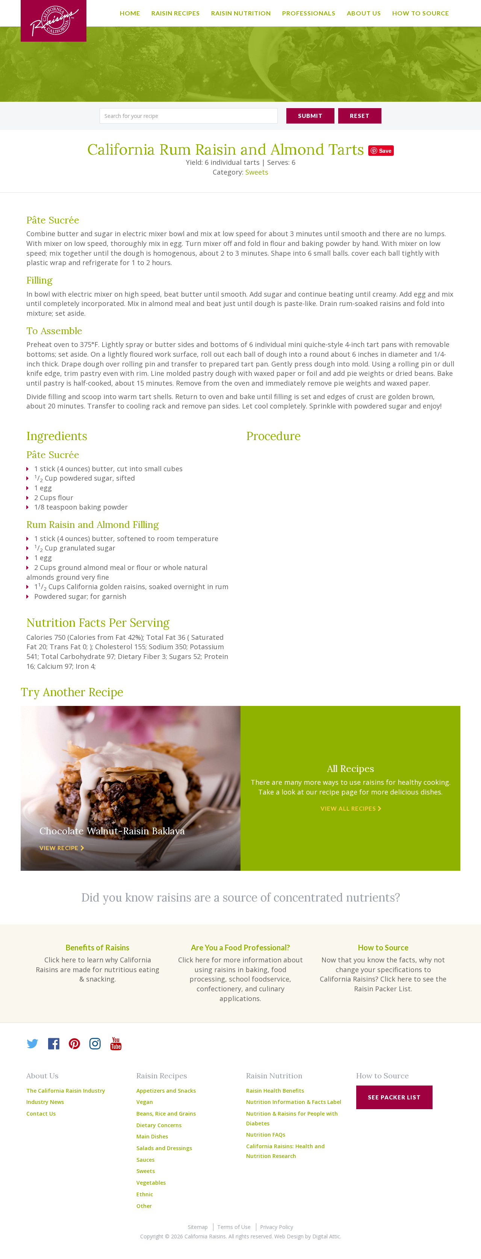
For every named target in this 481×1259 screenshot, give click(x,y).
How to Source (420, 13)
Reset (360, 115)
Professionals (309, 13)
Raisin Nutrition (241, 13)
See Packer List (394, 1097)
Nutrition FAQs (265, 1134)
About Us (364, 13)
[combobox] (189, 116)
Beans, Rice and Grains (166, 1113)
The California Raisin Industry (65, 1090)
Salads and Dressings (164, 1148)
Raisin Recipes (175, 13)
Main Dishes (152, 1136)
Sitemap (198, 1226)
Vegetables (151, 1182)
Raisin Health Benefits (275, 1090)
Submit (310, 115)
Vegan (144, 1101)
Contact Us (41, 1113)
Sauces (145, 1159)
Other (144, 1205)
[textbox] (188, 116)
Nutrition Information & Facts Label (293, 1101)
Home (130, 13)
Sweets (256, 171)
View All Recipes (348, 808)
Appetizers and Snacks (166, 1090)
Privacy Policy (276, 1226)
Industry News (45, 1101)
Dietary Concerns (159, 1125)
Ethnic (144, 1194)
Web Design (289, 1236)
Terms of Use (234, 1226)
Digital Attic (326, 1236)
